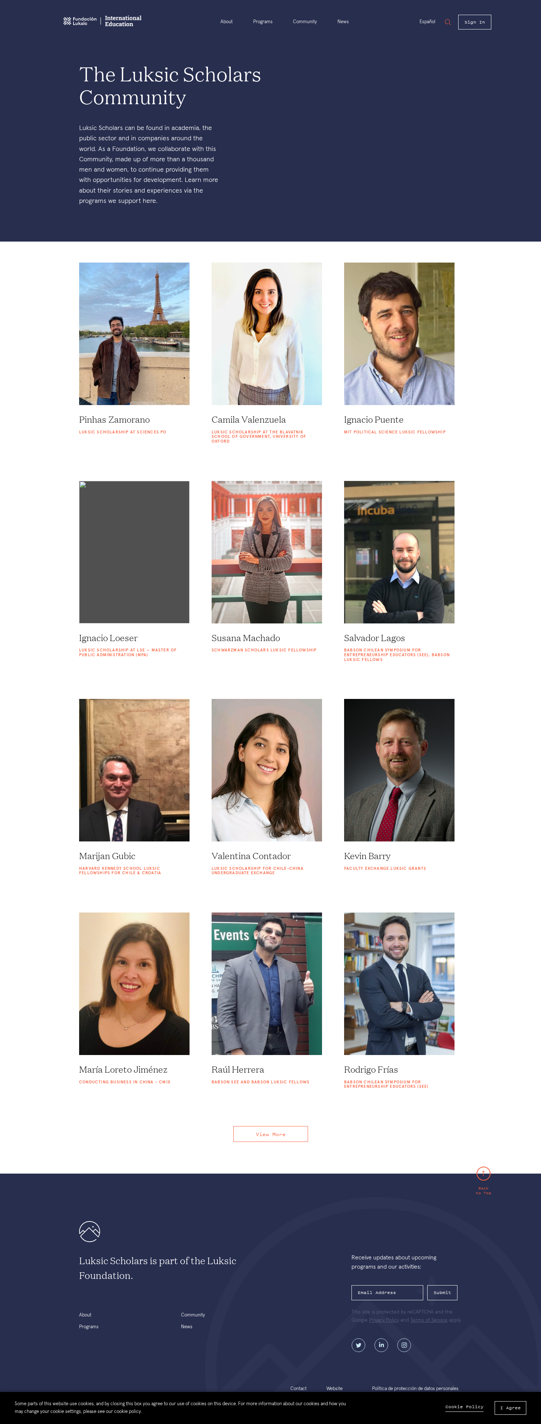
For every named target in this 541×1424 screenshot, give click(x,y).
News (343, 22)
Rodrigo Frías (371, 1069)
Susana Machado (246, 638)
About (226, 22)
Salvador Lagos (374, 638)
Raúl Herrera (238, 1069)
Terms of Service (429, 1320)
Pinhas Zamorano (114, 419)
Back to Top (483, 1190)
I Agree (510, 1408)
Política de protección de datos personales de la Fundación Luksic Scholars (415, 1391)
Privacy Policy (384, 1320)
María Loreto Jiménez (123, 1069)
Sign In (474, 22)
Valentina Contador (251, 856)
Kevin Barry (367, 856)
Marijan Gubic (107, 856)
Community (305, 22)
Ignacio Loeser (108, 638)
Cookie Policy (464, 1407)
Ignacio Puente (374, 419)
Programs (263, 22)
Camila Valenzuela (249, 419)
